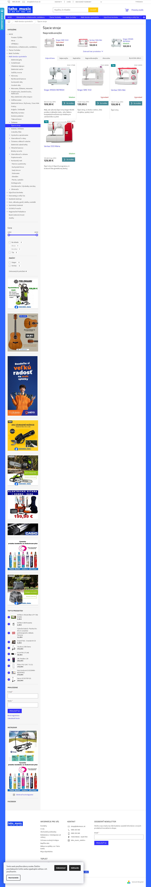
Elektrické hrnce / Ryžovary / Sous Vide (25, 103)
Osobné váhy (16, 85)
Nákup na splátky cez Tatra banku (50, 847)
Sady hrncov (16, 170)
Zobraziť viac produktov (92, 51)
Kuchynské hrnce (18, 167)
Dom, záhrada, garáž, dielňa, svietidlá (22, 202)
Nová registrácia (13, 716)
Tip (14, 252)
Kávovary (14, 76)
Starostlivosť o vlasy (18, 138)
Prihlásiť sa (15, 711)
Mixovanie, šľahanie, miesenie (21, 88)
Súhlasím (75, 868)
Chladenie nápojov (17, 66)
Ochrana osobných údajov (49, 840)
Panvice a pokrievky (19, 164)
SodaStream (15, 63)
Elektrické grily (16, 60)
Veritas (16, 266)
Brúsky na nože (16, 151)
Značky (11, 218)
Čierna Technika (14, 50)
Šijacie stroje (16, 125)
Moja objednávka (46, 851)
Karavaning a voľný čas (17, 196)
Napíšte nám (44, 843)
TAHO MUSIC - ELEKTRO (79, 837)
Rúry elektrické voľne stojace (21, 97)
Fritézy (13, 106)
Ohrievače (15, 189)
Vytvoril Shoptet (137, 882)
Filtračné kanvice (17, 148)
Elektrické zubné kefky (19, 145)
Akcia (13, 41)
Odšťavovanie (16, 100)
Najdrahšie (76, 58)
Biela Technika (14, 53)
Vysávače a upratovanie (19, 135)
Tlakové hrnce (16, 119)
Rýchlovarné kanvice (18, 79)
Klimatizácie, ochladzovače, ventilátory (23, 47)
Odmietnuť (60, 868)
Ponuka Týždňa (16, 37)
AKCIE (11, 34)
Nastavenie (13, 877)
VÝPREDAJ (14, 44)
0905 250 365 (75, 830)
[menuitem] (9, 17)
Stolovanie (15, 173)
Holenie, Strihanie (17, 129)
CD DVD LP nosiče (15, 208)
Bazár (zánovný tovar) (16, 215)
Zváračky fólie (16, 132)
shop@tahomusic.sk (78, 826)
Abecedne (106, 58)
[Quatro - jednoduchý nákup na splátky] (22, 386)
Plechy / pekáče (17, 180)
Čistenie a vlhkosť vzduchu (20, 141)
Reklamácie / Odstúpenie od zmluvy (50, 836)
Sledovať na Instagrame (24, 795)
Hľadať (93, 10)
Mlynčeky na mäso (17, 113)
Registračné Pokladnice (17, 212)
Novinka (16, 249)
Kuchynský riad (16, 160)
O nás (69, 2)
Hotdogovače (16, 183)
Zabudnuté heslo (14, 718)
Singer (15, 262)
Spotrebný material (16, 205)
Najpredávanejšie (91, 58)
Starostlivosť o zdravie (19, 154)
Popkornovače (16, 157)
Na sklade (17, 242)
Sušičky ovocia (16, 72)
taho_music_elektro (78, 840)
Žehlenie (14, 122)
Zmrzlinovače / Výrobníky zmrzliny (23, 186)
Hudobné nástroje (15, 199)
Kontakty (58, 2)
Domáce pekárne (17, 116)
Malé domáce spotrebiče (18, 56)
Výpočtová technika (16, 192)
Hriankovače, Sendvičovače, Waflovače (21, 93)
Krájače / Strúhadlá (18, 109)
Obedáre (15, 176)
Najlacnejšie (64, 58)
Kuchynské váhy (17, 82)
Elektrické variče (17, 69)
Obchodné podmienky (83, 2)
